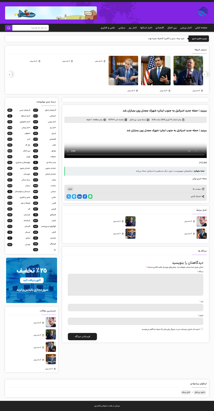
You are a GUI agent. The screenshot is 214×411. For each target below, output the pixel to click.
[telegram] (74, 196)
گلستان (19, 226)
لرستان (19, 232)
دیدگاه (200, 271)
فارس (45, 203)
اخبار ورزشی (186, 28)
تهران (19, 156)
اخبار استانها (146, 28)
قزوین (45, 209)
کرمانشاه (19, 220)
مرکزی (19, 238)
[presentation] (204, 74)
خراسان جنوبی (45, 168)
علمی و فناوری (108, 28)
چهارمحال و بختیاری (19, 162)
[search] (8, 28)
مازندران (45, 238)
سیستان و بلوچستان (19, 191)
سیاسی (121, 28)
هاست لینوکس (106, 405)
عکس (45, 197)
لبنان (70, 189)
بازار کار (19, 145)
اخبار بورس (45, 121)
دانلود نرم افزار (200, 392)
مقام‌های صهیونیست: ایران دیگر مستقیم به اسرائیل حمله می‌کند (164, 171)
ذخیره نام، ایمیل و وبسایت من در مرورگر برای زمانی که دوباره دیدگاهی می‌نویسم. (171, 329)
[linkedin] (79, 196)
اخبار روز (133, 28)
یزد (45, 249)
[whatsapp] (90, 196)
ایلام (45, 145)
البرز (19, 139)
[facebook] (85, 196)
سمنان (19, 185)
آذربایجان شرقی (45, 110)
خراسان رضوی (19, 168)
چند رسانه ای (45, 162)
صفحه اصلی (201, 28)
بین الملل (172, 28)
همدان (19, 244)
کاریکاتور (45, 214)
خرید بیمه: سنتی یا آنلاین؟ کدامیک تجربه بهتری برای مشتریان (160, 38)
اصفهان (19, 133)
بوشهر (45, 150)
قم (19, 209)
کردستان (19, 214)
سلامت (45, 185)
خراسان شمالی (45, 174)
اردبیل (45, 133)
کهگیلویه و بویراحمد (45, 226)
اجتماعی (44, 116)
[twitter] (69, 196)
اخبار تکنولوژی (19, 121)
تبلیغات (45, 156)
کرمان (45, 220)
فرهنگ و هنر (19, 203)
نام (201, 301)
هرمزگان (45, 243)
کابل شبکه (186, 392)
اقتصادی (160, 28)
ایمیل (200, 315)
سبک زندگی (19, 179)
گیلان (45, 232)
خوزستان (19, 174)
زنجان (45, 179)
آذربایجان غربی (19, 110)
